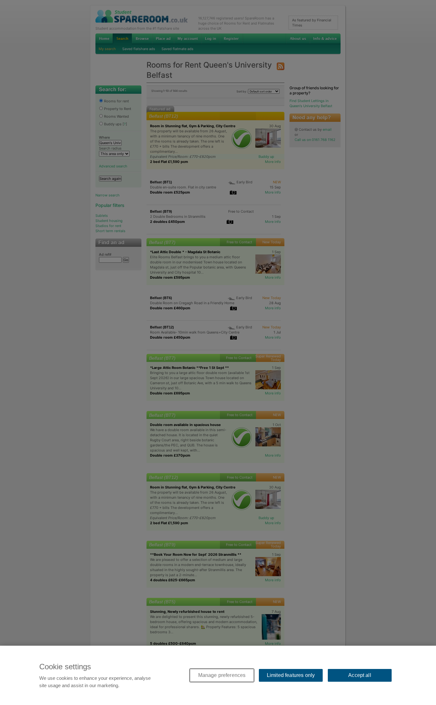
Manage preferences (222, 675)
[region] (218, 675)
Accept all (359, 675)
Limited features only (291, 675)
